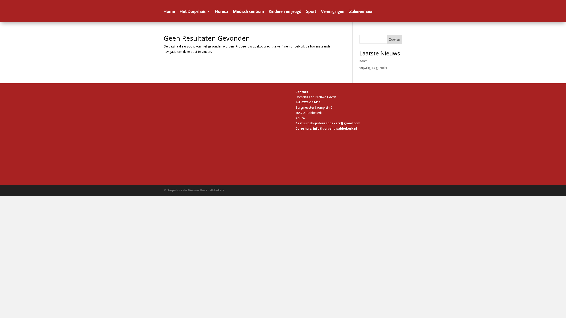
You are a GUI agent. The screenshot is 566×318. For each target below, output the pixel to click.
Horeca (221, 11)
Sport (311, 11)
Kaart (363, 61)
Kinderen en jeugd (285, 11)
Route (300, 118)
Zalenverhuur (361, 11)
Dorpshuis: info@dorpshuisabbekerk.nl (326, 128)
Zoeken (394, 39)
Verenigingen (332, 11)
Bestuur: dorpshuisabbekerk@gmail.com (327, 123)
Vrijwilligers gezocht (373, 68)
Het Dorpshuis (193, 11)
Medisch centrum (248, 11)
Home (169, 11)
